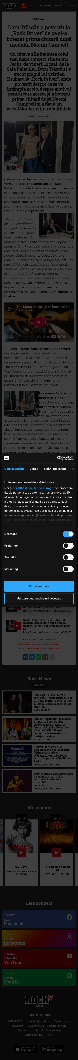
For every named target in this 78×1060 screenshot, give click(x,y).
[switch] (68, 546)
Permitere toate (39, 586)
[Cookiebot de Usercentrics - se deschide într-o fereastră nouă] (57, 458)
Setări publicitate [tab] (55, 468)
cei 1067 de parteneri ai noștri (34, 488)
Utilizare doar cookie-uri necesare (39, 598)
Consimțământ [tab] (14, 468)
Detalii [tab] (34, 468)
